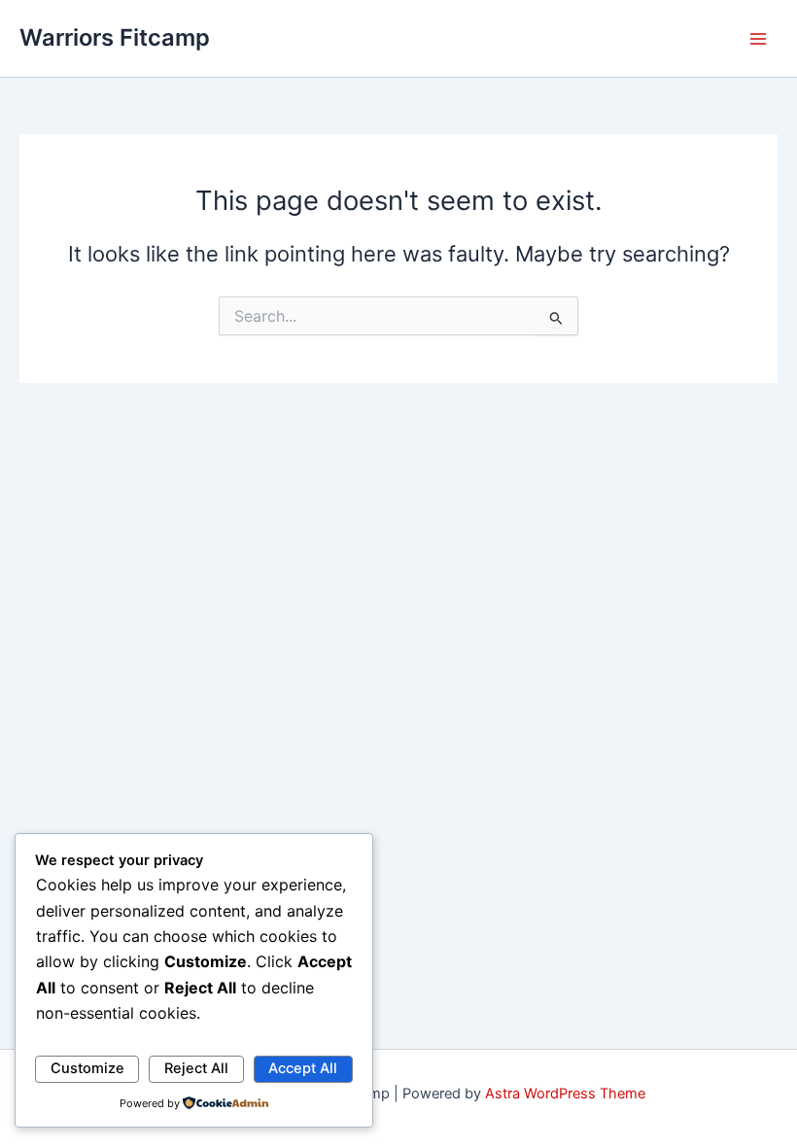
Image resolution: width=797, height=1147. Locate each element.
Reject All (196, 1068)
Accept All (302, 1068)
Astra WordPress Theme (565, 1093)
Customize (87, 1068)
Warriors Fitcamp (114, 37)
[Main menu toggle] (758, 37)
